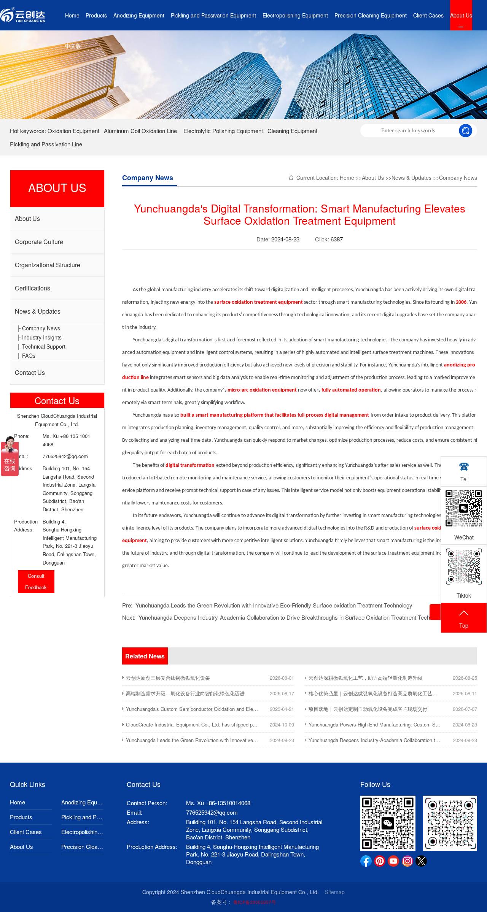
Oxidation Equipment (73, 131)
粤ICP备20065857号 (254, 902)
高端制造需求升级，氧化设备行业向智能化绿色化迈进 (185, 693)
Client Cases (428, 15)
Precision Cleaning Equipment (370, 15)
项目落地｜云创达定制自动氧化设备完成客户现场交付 (368, 708)
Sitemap (335, 892)
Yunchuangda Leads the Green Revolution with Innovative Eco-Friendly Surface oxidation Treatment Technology (273, 605)
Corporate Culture (39, 241)
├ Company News (38, 328)
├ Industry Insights (39, 337)
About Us (461, 15)
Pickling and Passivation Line (46, 144)
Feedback (36, 587)
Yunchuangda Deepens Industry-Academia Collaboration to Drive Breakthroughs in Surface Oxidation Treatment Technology (292, 617)
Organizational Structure (47, 264)
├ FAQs (26, 355)
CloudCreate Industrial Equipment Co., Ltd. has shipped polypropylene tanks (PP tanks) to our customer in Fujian (251, 724)
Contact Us (30, 372)
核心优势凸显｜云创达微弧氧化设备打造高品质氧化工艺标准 (375, 693)
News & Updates (37, 311)
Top (463, 625)
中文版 (73, 45)
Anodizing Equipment (138, 15)
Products (96, 15)
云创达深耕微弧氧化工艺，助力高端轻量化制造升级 (365, 677)
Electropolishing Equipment (295, 15)
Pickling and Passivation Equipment (213, 15)
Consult (36, 575)
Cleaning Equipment (292, 131)
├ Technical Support (41, 346)
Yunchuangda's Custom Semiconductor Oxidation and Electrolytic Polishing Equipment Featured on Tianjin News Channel (260, 708)
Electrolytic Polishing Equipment (223, 131)
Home (72, 15)
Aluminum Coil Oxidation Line (140, 131)
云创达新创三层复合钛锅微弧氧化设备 (168, 677)
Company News (458, 177)
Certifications (32, 288)
